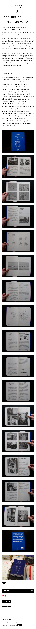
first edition (19, 27)
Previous (6, 591)
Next (31, 591)
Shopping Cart (6, 606)
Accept (19, 625)
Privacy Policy (8, 619)
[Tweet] (3, 583)
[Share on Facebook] (5, 583)
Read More (13, 625)
